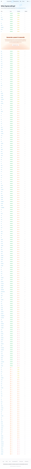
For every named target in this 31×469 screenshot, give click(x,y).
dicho (1, 233)
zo (1, 229)
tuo (1, 237)
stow (1, 271)
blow (1, 59)
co (1, 31)
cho (1, 215)
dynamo (2, 203)
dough (2, 111)
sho (1, 225)
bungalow (2, 201)
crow (1, 135)
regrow (2, 321)
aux (1, 105)
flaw (1, 385)
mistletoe (2, 263)
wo (1, 121)
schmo (2, 359)
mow (1, 219)
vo (1, 179)
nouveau (2, 189)
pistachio (2, 313)
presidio (2, 265)
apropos (2, 257)
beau (1, 165)
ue (1, 397)
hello (1, 145)
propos (2, 195)
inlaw (1, 395)
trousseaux (2, 347)
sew (1, 175)
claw (1, 381)
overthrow (2, 99)
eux (1, 209)
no (1, 13)
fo (1, 81)
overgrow (2, 327)
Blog (20, 1)
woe (1, 123)
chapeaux (2, 343)
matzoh (2, 335)
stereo (2, 155)
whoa (1, 293)
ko (1, 161)
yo (1, 139)
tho (1, 73)
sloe (1, 297)
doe (1, 109)
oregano (2, 287)
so (1, 15)
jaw (1, 373)
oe (1, 211)
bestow (2, 129)
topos (1, 249)
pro (1, 75)
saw (1, 369)
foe (1, 83)
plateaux (2, 281)
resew (2, 363)
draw (1, 371)
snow (1, 63)
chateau (2, 143)
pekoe (2, 341)
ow (1, 163)
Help (9, 461)
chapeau (2, 299)
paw (1, 391)
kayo (1, 329)
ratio (1, 55)
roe (1, 223)
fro (1, 125)
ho (1, 87)
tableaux (2, 255)
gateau (2, 331)
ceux (1, 167)
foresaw (2, 387)
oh (1, 77)
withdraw (2, 377)
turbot (2, 305)
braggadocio (2, 315)
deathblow (2, 323)
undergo (2, 95)
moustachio (2, 361)
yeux (1, 227)
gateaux (2, 339)
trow (1, 275)
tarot (1, 303)
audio (1, 127)
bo (1, 107)
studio (2, 101)
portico (2, 153)
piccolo (2, 307)
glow (1, 85)
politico (2, 205)
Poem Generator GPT (15, 461)
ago (1, 51)
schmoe (2, 365)
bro (1, 269)
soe (1, 177)
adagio (2, 309)
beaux (2, 213)
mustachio (2, 349)
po (1, 115)
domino (2, 259)
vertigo (2, 199)
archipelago (2, 207)
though (2, 19)
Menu (28, 1)
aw (1, 389)
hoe (1, 171)
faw (1, 399)
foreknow (2, 325)
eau (1, 157)
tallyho (2, 357)
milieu (2, 379)
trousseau (2, 283)
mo (1, 113)
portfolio (2, 103)
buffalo (2, 131)
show (1, 25)
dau (1, 217)
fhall (1, 383)
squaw (2, 405)
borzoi (2, 351)
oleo (1, 301)
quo (1, 91)
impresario (2, 289)
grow (1, 57)
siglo (1, 247)
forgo (1, 187)
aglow (2, 231)
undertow (2, 311)
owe (1, 79)
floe (1, 235)
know (1, 17)
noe (1, 221)
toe (1, 119)
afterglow (2, 285)
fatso (1, 345)
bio (1, 181)
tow (1, 137)
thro (1, 141)
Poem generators (9, 1)
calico (2, 191)
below (2, 29)
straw (1, 375)
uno (1, 183)
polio (1, 193)
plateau (2, 93)
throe (1, 273)
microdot (2, 355)
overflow (2, 133)
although (2, 27)
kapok (2, 295)
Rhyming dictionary (16, 1)
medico (2, 251)
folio (1, 147)
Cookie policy (26, 461)
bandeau (2, 333)
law (1, 367)
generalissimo (3, 291)
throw (1, 65)
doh (1, 319)
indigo (2, 149)
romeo (2, 353)
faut (1, 169)
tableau (2, 197)
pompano (2, 337)
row (1, 71)
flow (1, 53)
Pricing (23, 1)
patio (1, 151)
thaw (1, 393)
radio (1, 67)
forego (2, 185)
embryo (2, 97)
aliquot (2, 239)
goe (1, 159)
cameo (2, 241)
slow (1, 61)
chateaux (2, 277)
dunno (2, 279)
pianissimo (2, 317)
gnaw (1, 401)
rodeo (1, 253)
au (1, 69)
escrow (2, 243)
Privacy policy (21, 461)
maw (1, 403)
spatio (2, 261)
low (1, 23)
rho (1, 267)
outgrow (2, 245)
